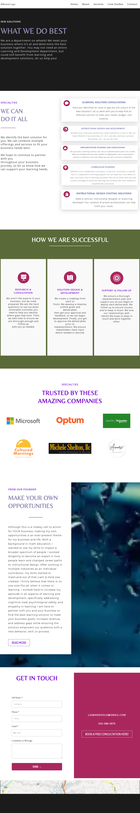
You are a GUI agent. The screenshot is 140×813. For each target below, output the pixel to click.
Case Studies (115, 4)
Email (15, 726)
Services (98, 4)
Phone (15, 712)
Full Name (17, 697)
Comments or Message (22, 740)
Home (74, 4)
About (85, 4)
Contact (132, 4)
